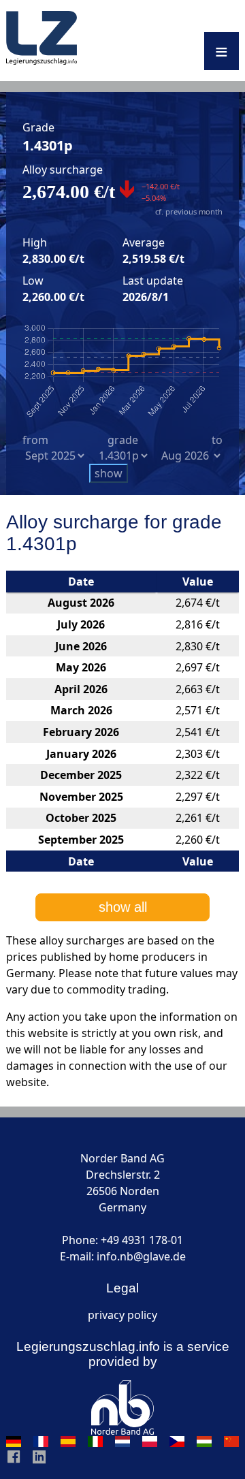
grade (123, 439)
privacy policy (122, 1314)
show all (123, 907)
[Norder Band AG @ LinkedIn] (39, 1459)
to (217, 439)
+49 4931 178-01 (142, 1239)
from (35, 439)
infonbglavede (141, 1256)
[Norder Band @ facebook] (13, 1459)
